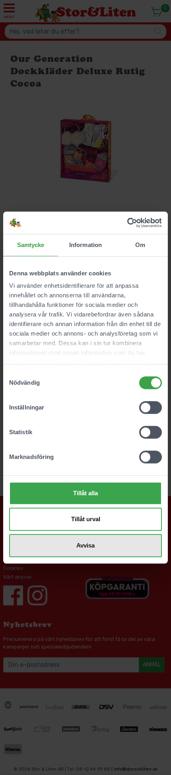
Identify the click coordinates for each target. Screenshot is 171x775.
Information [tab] (85, 244)
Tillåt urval (85, 519)
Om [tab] (140, 244)
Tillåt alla (85, 493)
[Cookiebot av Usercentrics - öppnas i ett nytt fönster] (127, 222)
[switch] (150, 407)
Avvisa (85, 545)
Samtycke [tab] (31, 244)
